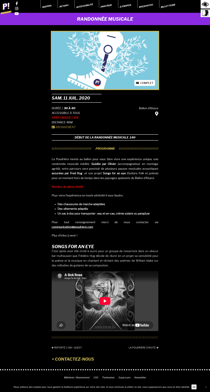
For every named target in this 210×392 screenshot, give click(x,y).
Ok (194, 387)
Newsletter (140, 377)
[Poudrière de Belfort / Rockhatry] (6, 8)
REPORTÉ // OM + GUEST (68, 347)
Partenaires (108, 377)
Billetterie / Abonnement (77, 377)
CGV (96, 377)
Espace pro (124, 377)
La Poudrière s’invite (142, 347)
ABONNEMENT (65, 127)
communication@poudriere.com (72, 227)
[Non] (206, 387)
